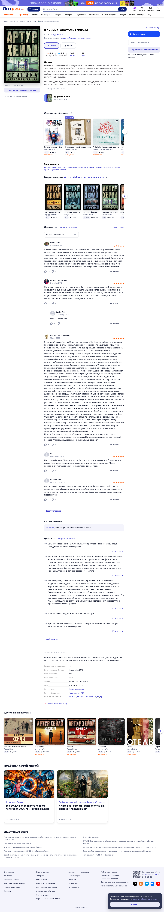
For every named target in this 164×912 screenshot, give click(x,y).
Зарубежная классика (93, 167)
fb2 (75, 697)
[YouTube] (158, 884)
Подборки (68, 15)
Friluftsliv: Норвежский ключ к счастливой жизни (106, 147)
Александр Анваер (76, 689)
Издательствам (42, 872)
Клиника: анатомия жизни (110, 212)
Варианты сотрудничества (47, 883)
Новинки (34, 15)
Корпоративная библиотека (48, 899)
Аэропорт (39, 747)
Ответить (114, 271)
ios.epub (84, 697)
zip (101, 697)
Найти (122, 9)
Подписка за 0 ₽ (9, 15)
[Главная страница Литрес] (13, 9)
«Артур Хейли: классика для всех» (75, 38)
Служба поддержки (12, 887)
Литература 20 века (111, 167)
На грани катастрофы (53, 212)
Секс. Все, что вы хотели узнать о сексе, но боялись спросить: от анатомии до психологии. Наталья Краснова (40, 856)
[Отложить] (60, 121)
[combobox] (80, 9)
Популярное (46, 15)
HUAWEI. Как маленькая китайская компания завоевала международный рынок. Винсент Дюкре (119, 842)
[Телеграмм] (147, 884)
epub (71, 697)
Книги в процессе (109, 15)
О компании (9, 872)
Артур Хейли (69, 215)
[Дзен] (135, 884)
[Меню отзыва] (122, 271)
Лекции (123, 15)
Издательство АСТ (76, 693)
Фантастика (81, 802)
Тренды (20, 802)
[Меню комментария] (122, 323)
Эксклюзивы (94, 15)
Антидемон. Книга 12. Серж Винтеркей (98, 855)
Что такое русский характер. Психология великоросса (78, 147)
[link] (81, 242)
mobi (91, 697)
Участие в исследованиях (14, 883)
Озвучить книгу (42, 895)
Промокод (23, 15)
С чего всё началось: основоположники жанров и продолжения (82, 807)
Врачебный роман (75, 167)
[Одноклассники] (141, 884)
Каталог (35, 9)
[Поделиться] (158, 27)
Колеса (70, 747)
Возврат (7, 891)
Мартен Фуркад (51, 149)
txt (98, 697)
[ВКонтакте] (152, 884)
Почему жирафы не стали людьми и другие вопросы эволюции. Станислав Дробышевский (119, 847)
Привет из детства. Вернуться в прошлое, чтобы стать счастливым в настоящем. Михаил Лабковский (40, 838)
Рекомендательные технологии (114, 886)
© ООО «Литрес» (82, 907)
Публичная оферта (109, 872)
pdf (95, 697)
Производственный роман (55, 170)
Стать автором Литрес (45, 891)
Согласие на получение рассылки (115, 882)
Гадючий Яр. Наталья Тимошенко (17, 843)
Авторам (40, 876)
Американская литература (55, 167)
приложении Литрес (151, 874)
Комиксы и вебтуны (137, 15)
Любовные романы (67, 802)
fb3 (78, 697)
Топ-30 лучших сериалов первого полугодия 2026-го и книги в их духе (27, 807)
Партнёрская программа (46, 887)
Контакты (8, 876)
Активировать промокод (79, 872)
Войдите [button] (50, 527)
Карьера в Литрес (11, 880)
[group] (84, 244)
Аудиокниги (80, 15)
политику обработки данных (145, 899)
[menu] (61, 235)
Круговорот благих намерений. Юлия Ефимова (23, 847)
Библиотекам (42, 880)
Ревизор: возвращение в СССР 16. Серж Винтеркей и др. (26, 851)
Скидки (58, 15)
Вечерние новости (72, 212)
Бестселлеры (74, 876)
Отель (129, 747)
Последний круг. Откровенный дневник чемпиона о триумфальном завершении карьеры (53, 147)
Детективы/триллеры (96, 802)
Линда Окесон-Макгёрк (103, 149)
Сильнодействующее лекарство (91, 212)
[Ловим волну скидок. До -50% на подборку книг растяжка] (82, 3)
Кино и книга (11, 802)
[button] (50, 54)
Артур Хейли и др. (52, 215)
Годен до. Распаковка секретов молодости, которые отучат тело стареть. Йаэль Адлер (118, 851)
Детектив (102, 747)
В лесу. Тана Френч (91, 837)
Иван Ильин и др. (72, 149)
